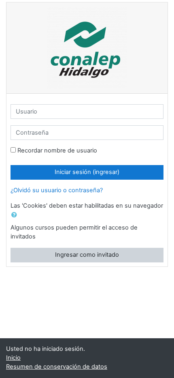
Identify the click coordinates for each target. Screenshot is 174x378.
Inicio (13, 357)
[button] (16, 215)
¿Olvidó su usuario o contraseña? (57, 190)
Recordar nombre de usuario (57, 150)
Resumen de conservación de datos (56, 366)
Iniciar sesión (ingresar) (87, 172)
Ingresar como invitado (87, 254)
